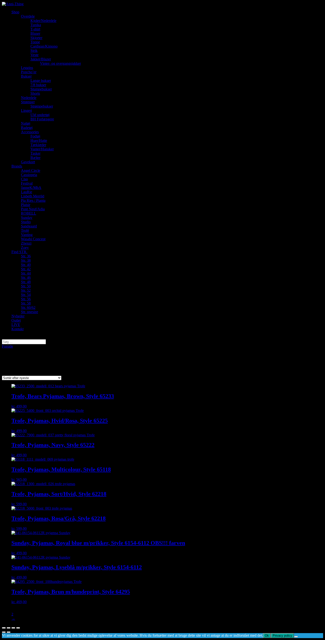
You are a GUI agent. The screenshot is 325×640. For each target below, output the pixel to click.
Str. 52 (26, 290)
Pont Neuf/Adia (33, 209)
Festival (27, 183)
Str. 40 (26, 265)
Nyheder (18, 316)
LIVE (15, 325)
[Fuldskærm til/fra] (13, 628)
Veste (34, 55)
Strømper (28, 102)
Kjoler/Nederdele (43, 21)
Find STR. (19, 252)
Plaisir (25, 205)
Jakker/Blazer (40, 59)
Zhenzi (26, 243)
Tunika (35, 25)
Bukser (26, 76)
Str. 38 (26, 260)
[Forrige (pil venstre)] (4, 632)
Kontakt (17, 329)
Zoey (25, 248)
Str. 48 (26, 282)
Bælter (35, 158)
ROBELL (28, 213)
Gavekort (28, 162)
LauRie (26, 192)
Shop (15, 12)
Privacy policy (282, 635)
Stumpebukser (41, 89)
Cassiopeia (29, 175)
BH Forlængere (42, 119)
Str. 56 (26, 299)
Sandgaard (29, 226)
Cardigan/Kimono (44, 46)
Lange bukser (40, 81)
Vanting (27, 235)
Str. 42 (26, 269)
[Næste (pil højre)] (8, 632)
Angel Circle (30, 170)
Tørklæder (38, 145)
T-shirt (35, 29)
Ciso (24, 179)
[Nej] (296, 636)
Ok (267, 635)
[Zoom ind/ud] (18, 628)
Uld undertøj (39, 115)
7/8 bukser (38, 85)
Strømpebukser (41, 106)
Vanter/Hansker (42, 149)
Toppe (35, 42)
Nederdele (28, 98)
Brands (16, 166)
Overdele (28, 16)
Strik (34, 51)
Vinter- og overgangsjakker (60, 63)
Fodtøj (35, 136)
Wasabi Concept (33, 239)
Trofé (25, 230)
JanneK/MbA (31, 188)
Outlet (16, 320)
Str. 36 (26, 256)
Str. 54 (26, 295)
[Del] (8, 628)
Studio (26, 222)
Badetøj (27, 128)
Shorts (35, 93)
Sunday (26, 218)
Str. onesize (29, 312)
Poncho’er (28, 72)
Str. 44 (26, 273)
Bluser (35, 33)
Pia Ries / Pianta (33, 200)
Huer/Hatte (38, 140)
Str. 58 (26, 303)
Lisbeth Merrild (32, 196)
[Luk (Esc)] (4, 628)
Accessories (30, 132)
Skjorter (36, 38)
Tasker (35, 153)
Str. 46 (26, 278)
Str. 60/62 (28, 307)
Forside (7, 346)
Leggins (27, 68)
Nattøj (25, 123)
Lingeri (26, 110)
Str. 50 (26, 286)
